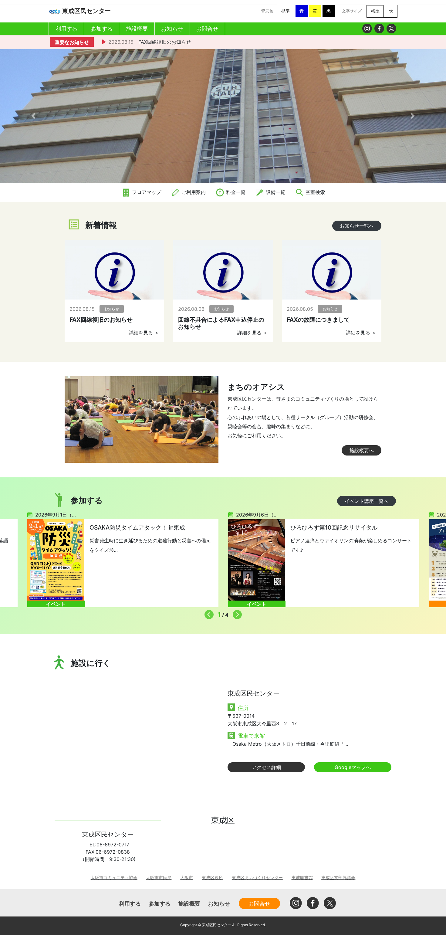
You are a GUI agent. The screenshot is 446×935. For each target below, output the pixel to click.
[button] (33, 116)
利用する (130, 903)
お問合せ (259, 903)
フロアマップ (145, 192)
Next (236, 613)
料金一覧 (235, 192)
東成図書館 (302, 877)
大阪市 (186, 877)
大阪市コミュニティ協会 (114, 877)
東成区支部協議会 (338, 877)
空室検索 (314, 192)
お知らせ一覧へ (357, 226)
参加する (160, 903)
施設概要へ (362, 450)
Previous (207, 613)
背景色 (267, 11)
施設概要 (189, 903)
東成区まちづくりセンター (257, 877)
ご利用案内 (193, 192)
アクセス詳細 (266, 767)
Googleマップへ (353, 767)
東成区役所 (212, 877)
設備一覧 (274, 192)
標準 (285, 10)
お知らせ (219, 903)
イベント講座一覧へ (366, 501)
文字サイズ (352, 11)
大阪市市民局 (158, 877)
